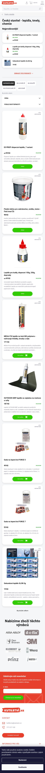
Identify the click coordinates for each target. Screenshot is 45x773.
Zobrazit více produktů (22, 73)
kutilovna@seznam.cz (14, 723)
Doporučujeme (8, 83)
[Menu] (42, 3)
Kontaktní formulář (13, 735)
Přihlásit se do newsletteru (13, 697)
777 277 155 (11, 727)
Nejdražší (31, 83)
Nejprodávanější (9, 88)
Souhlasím (22, 767)
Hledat (40, 9)
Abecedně (21, 88)
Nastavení (22, 760)
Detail (22, 166)
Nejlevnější (21, 83)
